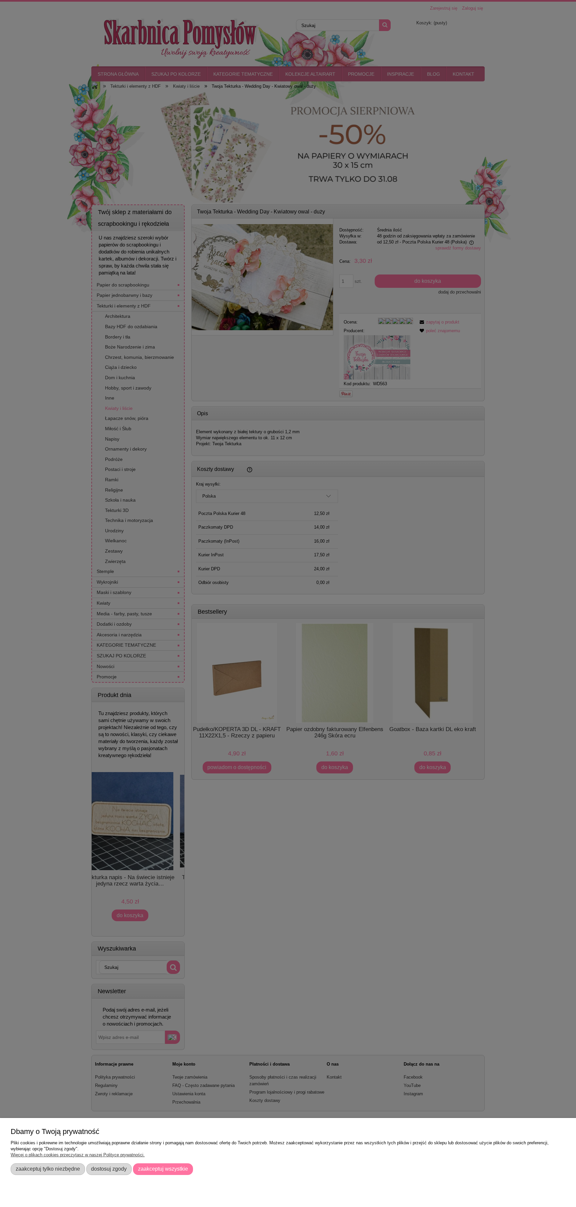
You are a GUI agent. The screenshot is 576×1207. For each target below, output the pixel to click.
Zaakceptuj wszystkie (163, 1169)
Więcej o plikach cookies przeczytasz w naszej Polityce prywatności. (78, 1154)
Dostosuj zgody (109, 1169)
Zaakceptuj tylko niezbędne (48, 1169)
